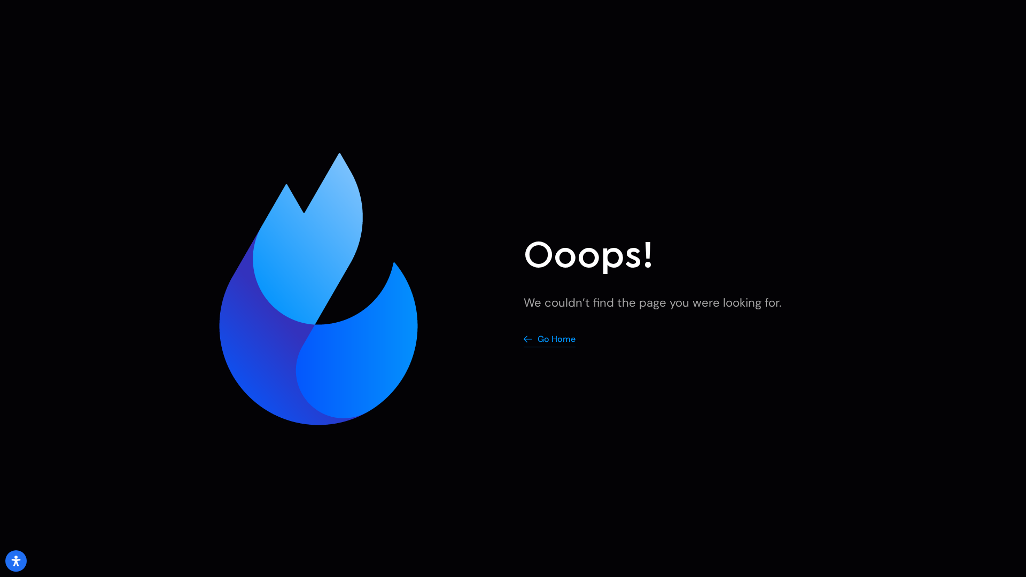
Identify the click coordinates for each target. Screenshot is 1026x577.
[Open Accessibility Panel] (16, 561)
